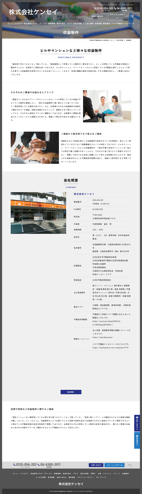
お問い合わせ (97, 16)
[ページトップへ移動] (130, 465)
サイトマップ (101, 477)
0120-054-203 (98, 200)
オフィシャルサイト (117, 16)
